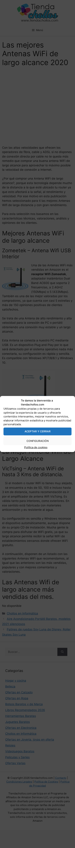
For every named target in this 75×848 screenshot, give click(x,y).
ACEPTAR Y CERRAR (38, 431)
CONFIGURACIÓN (38, 441)
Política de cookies (35, 447)
